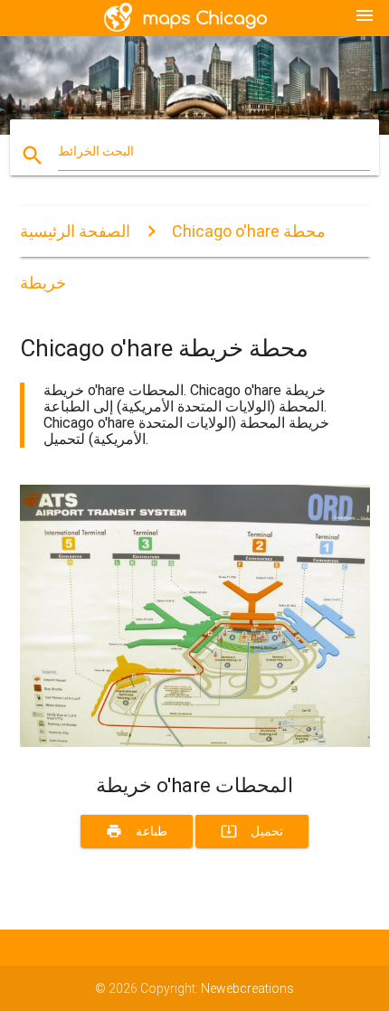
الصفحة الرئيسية (75, 231)
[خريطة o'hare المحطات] (195, 742)
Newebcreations (247, 988)
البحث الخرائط (96, 151)
